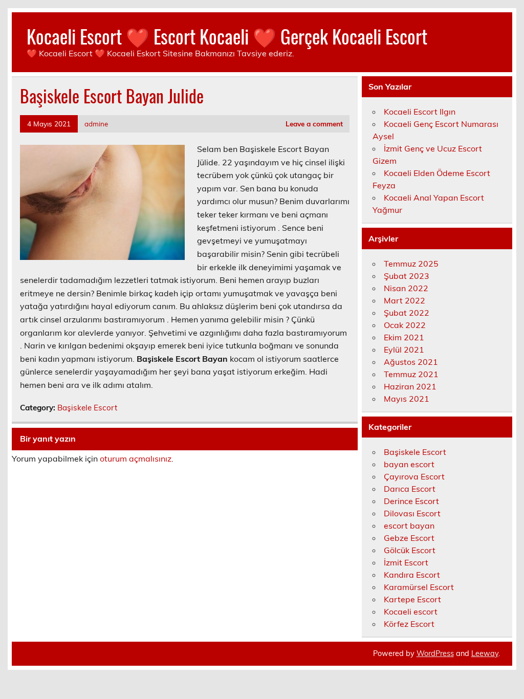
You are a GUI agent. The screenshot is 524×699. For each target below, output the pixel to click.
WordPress (435, 653)
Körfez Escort (409, 624)
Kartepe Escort (412, 599)
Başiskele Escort (87, 407)
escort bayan (409, 525)
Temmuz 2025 (411, 263)
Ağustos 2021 (411, 362)
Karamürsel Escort (419, 587)
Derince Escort (411, 501)
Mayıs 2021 (406, 399)
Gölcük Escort (409, 550)
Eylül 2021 (404, 349)
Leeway (484, 653)
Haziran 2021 (410, 386)
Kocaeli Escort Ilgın (419, 111)
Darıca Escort (409, 489)
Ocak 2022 (405, 325)
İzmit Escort (406, 562)
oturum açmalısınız (135, 458)
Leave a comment (314, 123)
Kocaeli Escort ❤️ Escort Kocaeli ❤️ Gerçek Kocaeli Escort (227, 36)
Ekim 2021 (404, 337)
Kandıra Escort (412, 575)
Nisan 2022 (406, 288)
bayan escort (409, 464)
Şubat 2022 (406, 313)
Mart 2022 (404, 300)
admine (96, 123)
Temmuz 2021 (411, 374)
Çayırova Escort (414, 476)
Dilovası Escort (412, 513)
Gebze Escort (409, 538)
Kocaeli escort (411, 611)
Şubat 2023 (406, 276)
